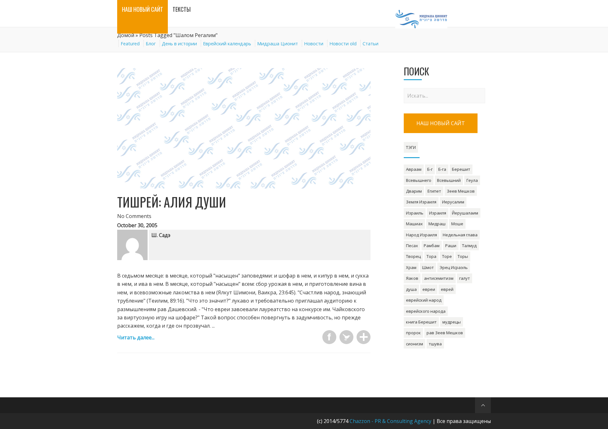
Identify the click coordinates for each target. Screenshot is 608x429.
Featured (130, 44)
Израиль (414, 213)
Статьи (370, 44)
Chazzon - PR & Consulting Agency (390, 421)
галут (464, 278)
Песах (412, 245)
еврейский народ (423, 300)
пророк (413, 333)
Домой (125, 35)
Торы (463, 256)
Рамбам (432, 245)
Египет (434, 191)
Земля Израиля (421, 202)
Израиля (437, 213)
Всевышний (449, 180)
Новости (313, 44)
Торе (447, 256)
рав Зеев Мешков (445, 333)
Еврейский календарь (227, 44)
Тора (431, 256)
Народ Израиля (421, 235)
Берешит (461, 169)
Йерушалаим (465, 213)
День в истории (179, 44)
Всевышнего (418, 180)
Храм (411, 267)
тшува (435, 344)
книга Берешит (421, 322)
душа (411, 289)
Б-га (442, 169)
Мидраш (437, 224)
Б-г (430, 169)
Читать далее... (136, 337)
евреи (428, 289)
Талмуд (469, 245)
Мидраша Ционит (277, 44)
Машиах (414, 224)
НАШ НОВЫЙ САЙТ (440, 123)
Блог (151, 44)
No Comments (134, 216)
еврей (447, 289)
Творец (413, 256)
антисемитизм (438, 278)
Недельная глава (460, 235)
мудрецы (451, 322)
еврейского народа (426, 311)
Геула (472, 180)
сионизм (414, 344)
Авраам (413, 169)
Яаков (412, 278)
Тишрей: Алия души (171, 201)
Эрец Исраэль (454, 267)
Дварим (414, 191)
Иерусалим (453, 202)
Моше (457, 224)
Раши (450, 245)
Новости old (343, 44)
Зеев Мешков (461, 191)
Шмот (428, 267)
